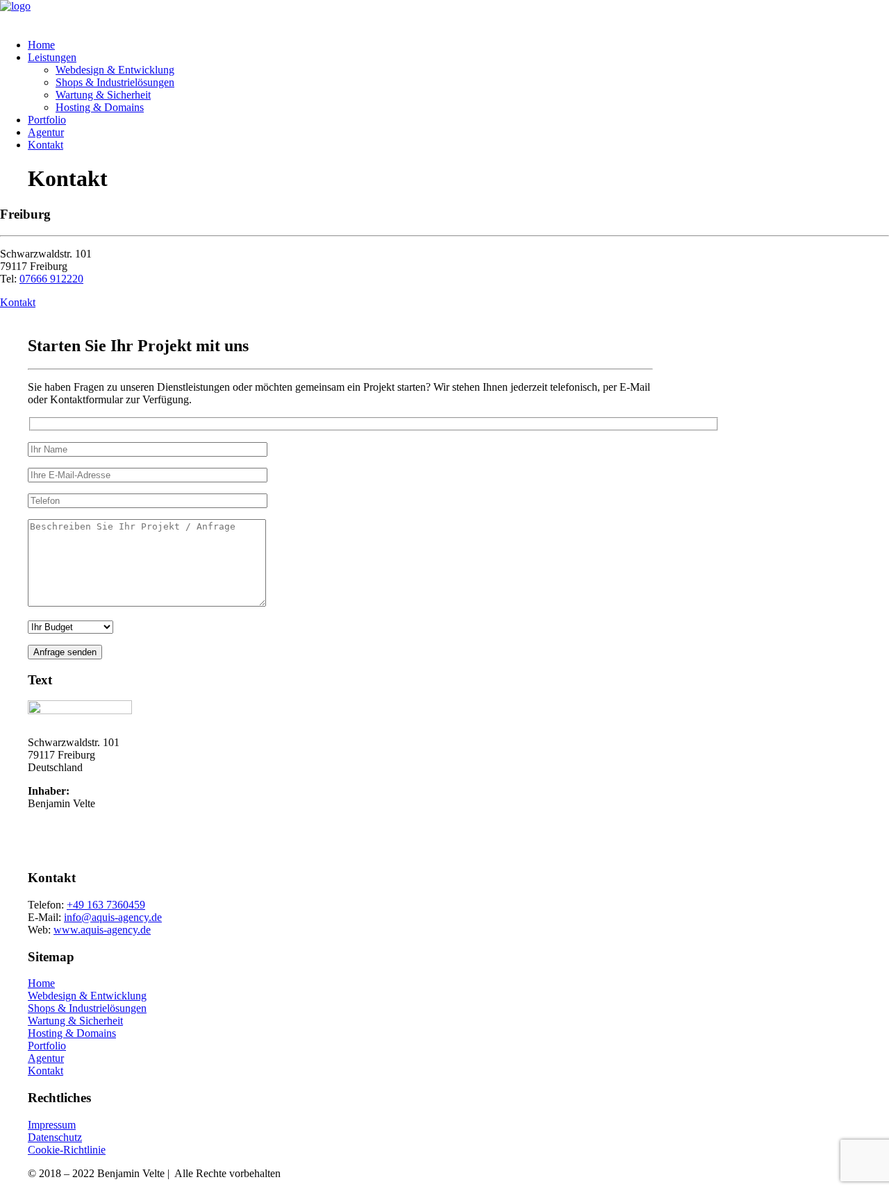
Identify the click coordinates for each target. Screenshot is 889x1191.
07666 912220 (51, 279)
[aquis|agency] (444, 14)
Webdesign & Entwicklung (115, 70)
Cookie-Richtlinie (67, 1150)
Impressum (52, 1125)
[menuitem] (458, 45)
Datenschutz (55, 1137)
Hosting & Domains (100, 107)
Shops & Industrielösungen (115, 82)
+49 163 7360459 (106, 905)
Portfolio (47, 120)
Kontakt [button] (17, 302)
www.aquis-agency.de (102, 930)
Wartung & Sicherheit (103, 95)
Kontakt (45, 145)
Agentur (46, 132)
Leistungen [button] (52, 57)
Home (41, 45)
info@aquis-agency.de (113, 917)
